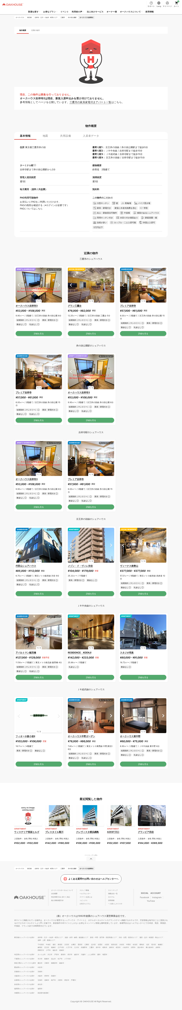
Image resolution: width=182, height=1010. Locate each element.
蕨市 (99, 954)
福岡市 (40, 989)
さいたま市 (42, 954)
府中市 (98, 947)
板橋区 (160, 945)
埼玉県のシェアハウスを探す (24, 954)
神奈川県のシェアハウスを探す (25, 963)
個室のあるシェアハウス (148, 213)
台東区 (73, 945)
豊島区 (141, 945)
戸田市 (56, 954)
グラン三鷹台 (74, 305)
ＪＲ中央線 (111, 150)
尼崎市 (46, 980)
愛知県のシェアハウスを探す (24, 967)
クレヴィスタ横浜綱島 (87, 831)
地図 (45, 135)
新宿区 (60, 945)
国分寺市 (140, 947)
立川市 (76, 947)
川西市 (60, 980)
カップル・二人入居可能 (125, 222)
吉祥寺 (23, 169)
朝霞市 (105, 954)
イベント (64, 11)
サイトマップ (113, 890)
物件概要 (22, 30)
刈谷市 (40, 967)
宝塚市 (40, 980)
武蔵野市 (84, 947)
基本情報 (25, 135)
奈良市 (40, 984)
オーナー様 (112, 11)
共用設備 (65, 135)
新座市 (63, 954)
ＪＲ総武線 (111, 154)
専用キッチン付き (105, 217)
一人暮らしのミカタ (115, 904)
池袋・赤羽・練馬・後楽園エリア (76, 937)
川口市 (49, 954)
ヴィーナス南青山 (129, 565)
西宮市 (66, 980)
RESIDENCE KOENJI (79, 652)
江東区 (86, 945)
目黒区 (100, 945)
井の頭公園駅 (128, 147)
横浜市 (40, 963)
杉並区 (135, 945)
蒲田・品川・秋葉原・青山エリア (151, 937)
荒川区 (153, 945)
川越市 (83, 954)
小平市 (48, 950)
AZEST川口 (113, 831)
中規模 (127, 213)
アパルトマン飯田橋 (26, 652)
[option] (39, 285)
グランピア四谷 (146, 831)
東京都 (28, 147)
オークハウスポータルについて (62, 890)
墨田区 (80, 945)
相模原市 (54, 963)
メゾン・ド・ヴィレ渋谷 (80, 565)
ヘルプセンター (85, 894)
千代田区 (41, 945)
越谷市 (76, 954)
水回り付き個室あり (129, 217)
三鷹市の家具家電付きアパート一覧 (90, 102)
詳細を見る (39, 333)
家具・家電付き (104, 208)
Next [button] (59, 285)
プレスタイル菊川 (54, 831)
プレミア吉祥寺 (128, 305)
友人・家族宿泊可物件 (107, 213)
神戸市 (53, 980)
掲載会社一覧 (113, 894)
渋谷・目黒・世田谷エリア (128, 937)
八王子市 (69, 947)
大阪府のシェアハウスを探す (24, 976)
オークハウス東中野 (130, 736)
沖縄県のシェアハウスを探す (24, 993)
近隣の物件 (35, 30)
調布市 (111, 947)
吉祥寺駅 (124, 150)
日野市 (133, 947)
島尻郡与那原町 (43, 993)
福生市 (55, 950)
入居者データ (91, 135)
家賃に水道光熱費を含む (125, 208)
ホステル (111, 897)
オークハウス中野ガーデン (81, 736)
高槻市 (53, 976)
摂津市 (46, 976)
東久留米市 (150, 947)
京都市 (40, 972)
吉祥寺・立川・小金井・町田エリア (50, 937)
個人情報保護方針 (57, 900)
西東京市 (41, 950)
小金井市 (126, 947)
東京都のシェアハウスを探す (24, 937)
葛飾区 (53, 947)
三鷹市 (35, 147)
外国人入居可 (149, 222)
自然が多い (102, 222)
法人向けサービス (95, 11)
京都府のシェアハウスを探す (24, 972)
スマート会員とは (86, 897)
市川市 (40, 959)
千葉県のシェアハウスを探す (24, 959)
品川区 (93, 945)
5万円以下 (98, 227)
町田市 (118, 947)
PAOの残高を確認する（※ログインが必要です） (44, 205)
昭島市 (105, 947)
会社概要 (54, 894)
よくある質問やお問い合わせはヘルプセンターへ (93, 878)
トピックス (83, 900)
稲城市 (61, 950)
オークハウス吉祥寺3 (27, 305)
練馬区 (40, 947)
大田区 (107, 945)
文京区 (66, 945)
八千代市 (67, 959)
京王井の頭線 (112, 147)
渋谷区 (121, 945)
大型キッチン (103, 203)
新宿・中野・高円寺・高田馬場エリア (103, 937)
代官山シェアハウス (26, 565)
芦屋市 (73, 980)
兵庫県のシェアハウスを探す (24, 980)
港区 (54, 945)
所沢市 (70, 954)
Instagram (157, 897)
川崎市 (46, 963)
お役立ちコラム (85, 904)
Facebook (144, 897)
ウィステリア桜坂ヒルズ (26, 831)
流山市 (53, 959)
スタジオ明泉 (127, 652)
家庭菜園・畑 (151, 217)
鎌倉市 (61, 963)
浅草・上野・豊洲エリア (46, 940)
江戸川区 (61, 947)
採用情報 (149, 11)
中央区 (48, 945)
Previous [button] (18, 285)
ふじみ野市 (91, 954)
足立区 (46, 947)
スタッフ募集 (84, 890)
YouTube (151, 901)
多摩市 (158, 947)
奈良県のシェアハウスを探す (24, 984)
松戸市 (60, 959)
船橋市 (46, 959)
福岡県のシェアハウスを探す (24, 989)
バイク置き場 (144, 203)
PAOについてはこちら (31, 208)
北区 (147, 945)
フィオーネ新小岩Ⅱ (25, 736)
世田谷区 (114, 945)
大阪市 (40, 976)
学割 (146, 208)
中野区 (128, 945)
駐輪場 (128, 203)
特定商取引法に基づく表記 (60, 897)
